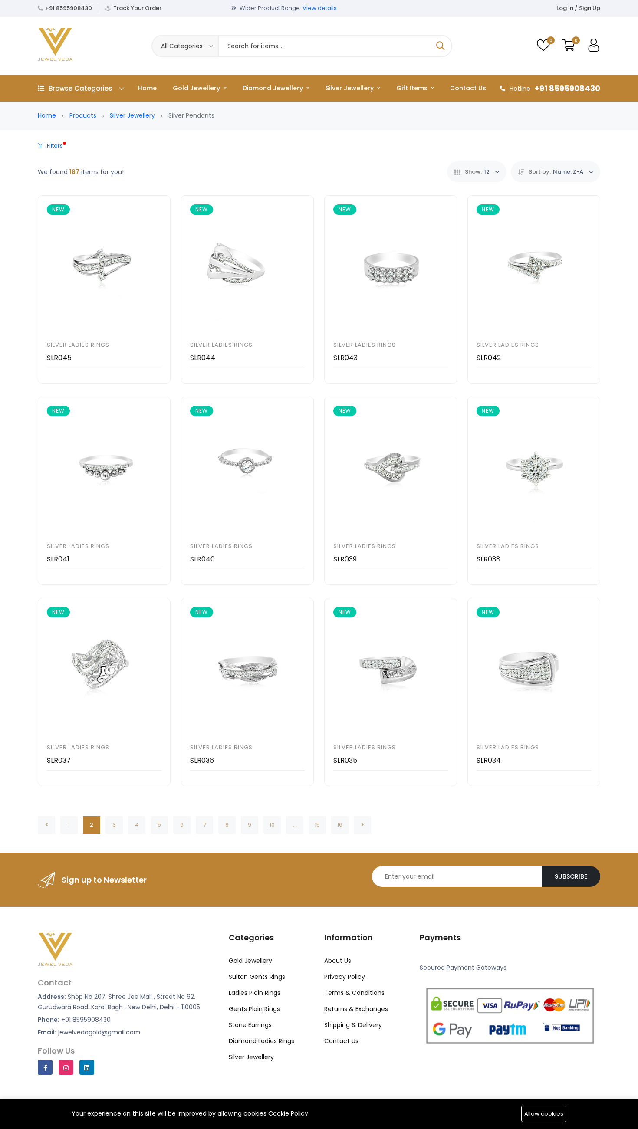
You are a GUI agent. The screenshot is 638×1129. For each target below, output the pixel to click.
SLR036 (202, 760)
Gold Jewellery (197, 88)
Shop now (345, 8)
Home (147, 88)
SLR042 (489, 358)
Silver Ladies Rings (78, 345)
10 (272, 824)
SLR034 (489, 760)
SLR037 (59, 760)
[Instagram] (66, 1067)
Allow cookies (543, 1113)
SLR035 (345, 760)
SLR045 (59, 358)
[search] (440, 46)
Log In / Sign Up (578, 8)
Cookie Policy (288, 1113)
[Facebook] (45, 1067)
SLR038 (488, 559)
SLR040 (202, 559)
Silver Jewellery (350, 88)
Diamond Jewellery (274, 88)
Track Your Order (137, 8)
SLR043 (345, 358)
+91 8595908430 (68, 8)
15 (317, 824)
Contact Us (468, 88)
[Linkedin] (86, 1067)
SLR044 (202, 358)
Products (82, 115)
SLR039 (345, 559)
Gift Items (412, 88)
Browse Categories (80, 88)
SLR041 (58, 559)
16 (339, 824)
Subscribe (571, 876)
